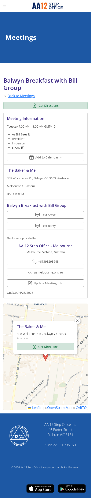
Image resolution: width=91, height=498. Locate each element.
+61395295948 (48, 261)
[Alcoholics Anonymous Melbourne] (45, 6)
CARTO (81, 407)
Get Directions (49, 106)
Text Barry (48, 226)
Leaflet (37, 407)
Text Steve (48, 215)
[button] (45, 357)
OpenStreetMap (60, 407)
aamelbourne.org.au (48, 272)
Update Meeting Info (48, 283)
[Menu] (5, 6)
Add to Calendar (46, 157)
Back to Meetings (21, 96)
